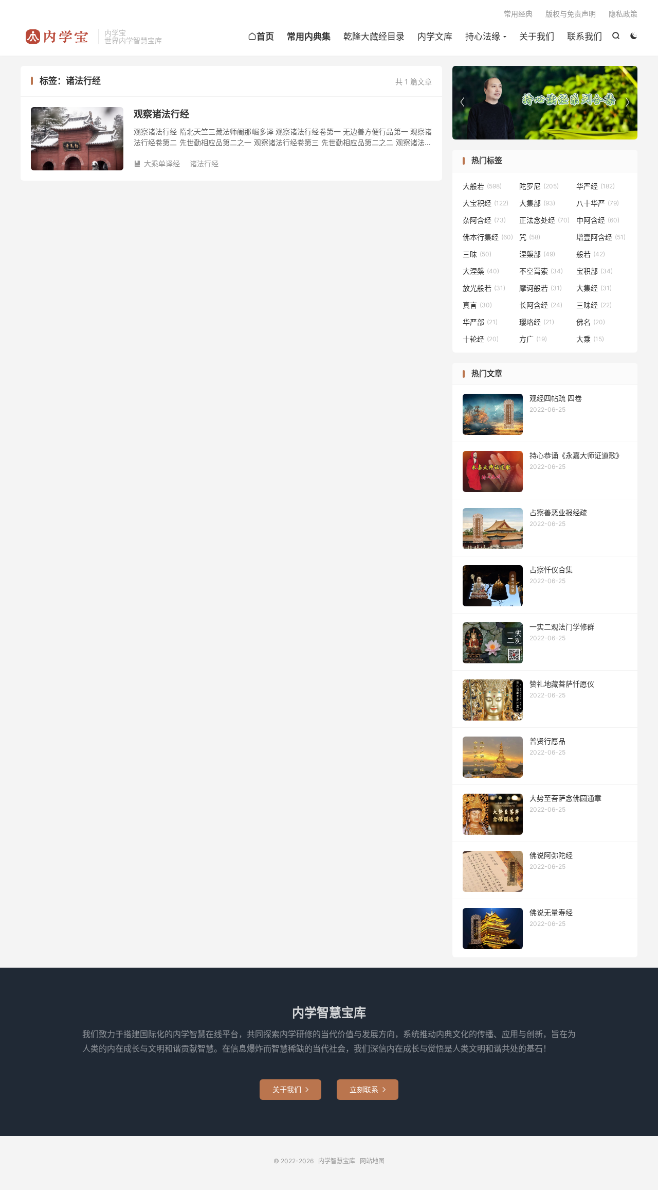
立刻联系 (368, 1089)
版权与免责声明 (570, 13)
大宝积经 (485, 203)
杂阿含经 (484, 220)
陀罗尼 (539, 186)
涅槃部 (537, 254)
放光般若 (484, 288)
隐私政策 (623, 13)
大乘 (590, 339)
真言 (477, 305)
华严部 (480, 322)
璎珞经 (536, 322)
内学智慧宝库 (57, 36)
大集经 (594, 288)
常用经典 (518, 13)
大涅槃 (481, 271)
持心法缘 (482, 36)
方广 (533, 339)
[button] (627, 102)
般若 (590, 254)
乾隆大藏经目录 (374, 36)
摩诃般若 (540, 288)
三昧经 (594, 305)
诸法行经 (204, 163)
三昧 (477, 254)
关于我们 (536, 36)
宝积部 (594, 271)
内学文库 (434, 36)
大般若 (482, 186)
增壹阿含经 (601, 237)
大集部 (537, 203)
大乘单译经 (157, 163)
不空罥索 (541, 271)
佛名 (590, 322)
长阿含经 (540, 305)
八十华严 (597, 203)
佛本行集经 (488, 237)
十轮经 (481, 339)
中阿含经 (597, 220)
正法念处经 (544, 220)
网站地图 (372, 1161)
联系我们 (584, 36)
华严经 (595, 186)
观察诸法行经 (161, 114)
